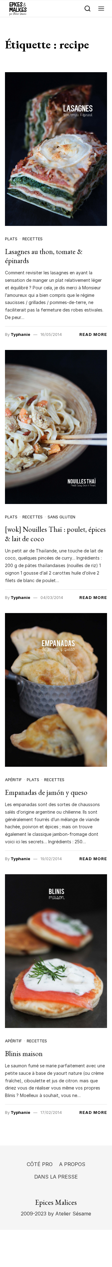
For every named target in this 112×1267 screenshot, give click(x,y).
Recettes (32, 238)
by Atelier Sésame (68, 1213)
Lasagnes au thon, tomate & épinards (43, 256)
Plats (11, 238)
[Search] (88, 8)
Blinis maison (24, 1053)
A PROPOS (72, 1164)
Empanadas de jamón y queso (46, 792)
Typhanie (20, 334)
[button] (101, 8)
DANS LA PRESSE (56, 1177)
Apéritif (13, 779)
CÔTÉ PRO (40, 1164)
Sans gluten (61, 516)
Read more (93, 334)
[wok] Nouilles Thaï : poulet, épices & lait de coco (55, 534)
